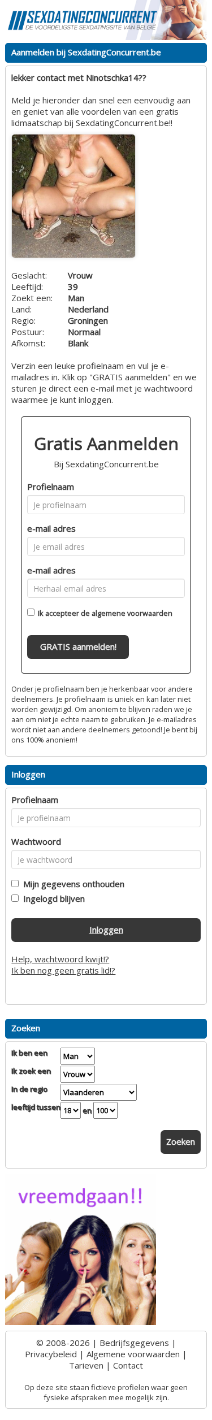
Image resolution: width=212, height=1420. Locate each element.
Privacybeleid (51, 1354)
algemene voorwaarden (132, 613)
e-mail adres (51, 528)
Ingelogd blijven (52, 898)
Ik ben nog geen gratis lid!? (63, 970)
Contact (128, 1365)
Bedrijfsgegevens (134, 1342)
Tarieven (86, 1365)
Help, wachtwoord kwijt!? (60, 959)
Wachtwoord (36, 841)
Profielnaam (50, 486)
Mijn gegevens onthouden (71, 883)
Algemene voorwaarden (133, 1354)
